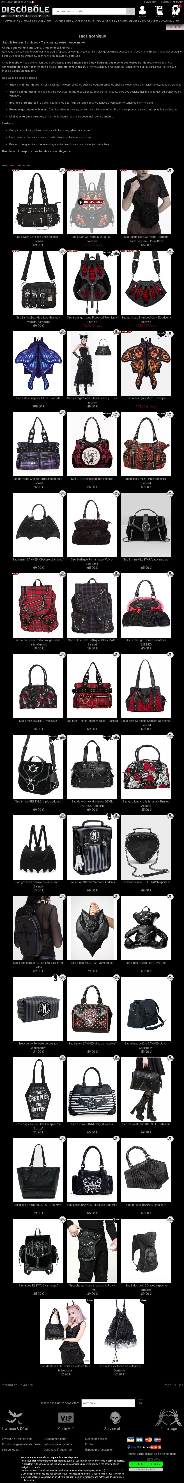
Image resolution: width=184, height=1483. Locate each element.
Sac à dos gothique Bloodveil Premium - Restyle (92, 320)
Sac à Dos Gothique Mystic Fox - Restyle (92, 239)
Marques (109, 21)
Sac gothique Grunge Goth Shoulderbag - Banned (38, 481)
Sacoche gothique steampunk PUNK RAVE (92, 1288)
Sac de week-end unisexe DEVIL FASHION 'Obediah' (92, 804)
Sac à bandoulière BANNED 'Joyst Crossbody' (146, 1046)
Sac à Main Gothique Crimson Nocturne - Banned (146, 723)
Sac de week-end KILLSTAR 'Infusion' (146, 1124)
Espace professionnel (98, 1449)
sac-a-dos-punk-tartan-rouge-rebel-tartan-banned (38, 642)
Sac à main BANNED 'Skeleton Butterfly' (92, 1205)
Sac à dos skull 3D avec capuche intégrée (146, 1288)
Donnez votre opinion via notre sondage (151, 1454)
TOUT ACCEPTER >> (145, 1464)
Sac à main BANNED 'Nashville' (38, 721)
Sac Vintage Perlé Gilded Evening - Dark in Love (92, 400)
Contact (90, 1444)
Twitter (179, 2)
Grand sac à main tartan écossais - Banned (146, 481)
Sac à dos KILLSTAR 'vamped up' (92, 963)
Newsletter (150, 2)
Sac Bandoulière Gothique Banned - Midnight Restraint (38, 320)
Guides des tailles (96, 1439)
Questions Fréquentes (58, 1449)
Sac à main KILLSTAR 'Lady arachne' (146, 559)
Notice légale (10, 1449)
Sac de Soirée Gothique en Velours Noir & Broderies (65, 1368)
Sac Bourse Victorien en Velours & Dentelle (119, 1368)
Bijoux (97, 21)
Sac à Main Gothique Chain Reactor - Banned (38, 239)
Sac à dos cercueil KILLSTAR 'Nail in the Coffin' (38, 965)
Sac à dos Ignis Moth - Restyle (146, 398)
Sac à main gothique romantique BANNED (146, 642)
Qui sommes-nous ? (56, 1439)
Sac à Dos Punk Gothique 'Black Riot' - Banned (92, 642)
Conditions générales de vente (21, 1444)
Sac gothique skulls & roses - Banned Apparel (146, 804)
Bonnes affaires (128, 21)
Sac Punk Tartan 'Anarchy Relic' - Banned (92, 721)
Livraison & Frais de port (17, 1439)
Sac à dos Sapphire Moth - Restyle (38, 398)
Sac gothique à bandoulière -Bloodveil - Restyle (146, 320)
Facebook (166, 2)
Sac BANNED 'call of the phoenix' (92, 479)
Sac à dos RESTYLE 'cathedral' (38, 1285)
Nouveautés (150, 21)
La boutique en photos (58, 1444)
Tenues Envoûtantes (37, 21)
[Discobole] (25, 11)
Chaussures (63, 21)
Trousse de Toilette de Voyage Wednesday (38, 1046)
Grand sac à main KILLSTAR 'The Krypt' (38, 1205)
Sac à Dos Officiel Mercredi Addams (92, 882)
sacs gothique (25, 165)
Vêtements (12, 21)
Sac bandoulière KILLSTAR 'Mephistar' (146, 882)
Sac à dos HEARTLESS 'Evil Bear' (146, 963)
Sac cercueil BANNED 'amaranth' (146, 1205)
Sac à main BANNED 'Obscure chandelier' (38, 559)
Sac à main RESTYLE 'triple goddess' (38, 801)
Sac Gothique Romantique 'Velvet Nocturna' (92, 562)
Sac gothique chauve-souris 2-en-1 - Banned (38, 884)
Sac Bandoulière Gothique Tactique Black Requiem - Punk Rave (146, 239)
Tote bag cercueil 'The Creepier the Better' (38, 1126)
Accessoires (82, 21)
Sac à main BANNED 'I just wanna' (92, 1124)
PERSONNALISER (145, 1469)
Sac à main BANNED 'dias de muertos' (92, 1043)
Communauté (170, 21)
